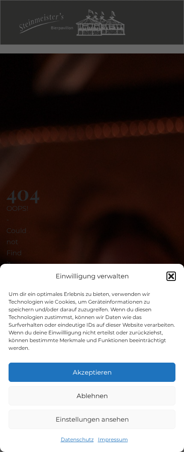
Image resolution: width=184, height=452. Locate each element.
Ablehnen (92, 396)
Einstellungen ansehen (92, 419)
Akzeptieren (92, 372)
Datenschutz (77, 439)
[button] (171, 276)
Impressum (113, 439)
